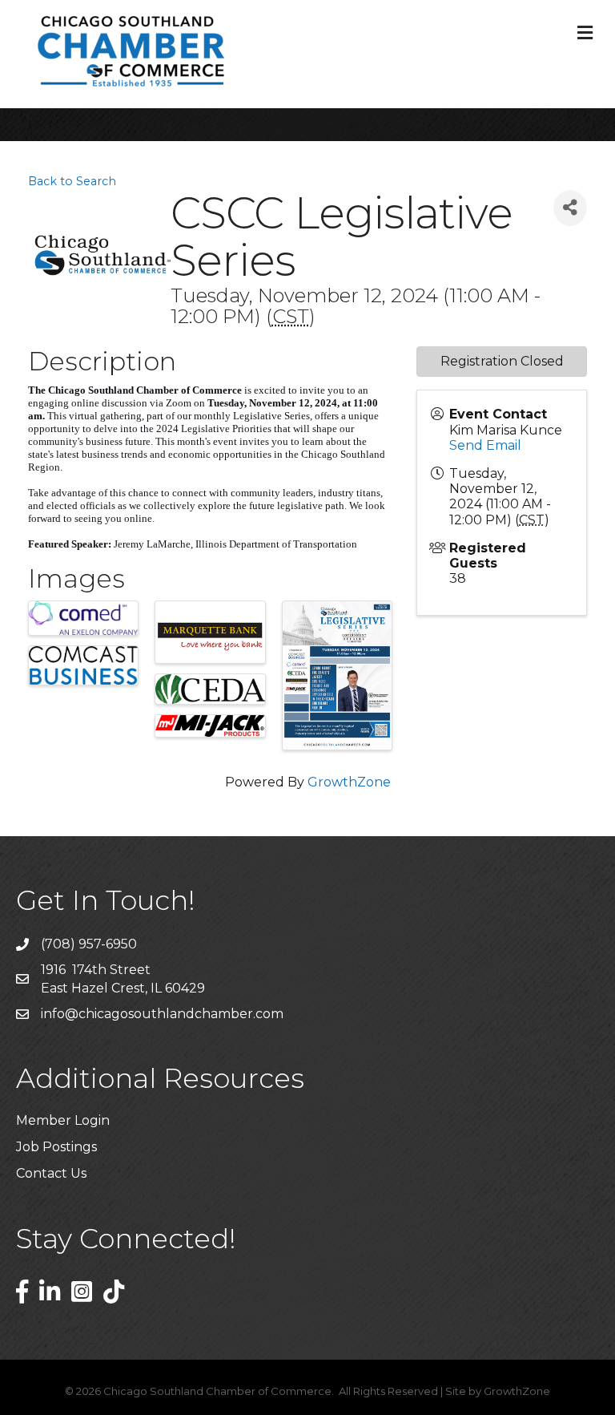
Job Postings (56, 1146)
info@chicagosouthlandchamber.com (162, 1013)
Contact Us (51, 1173)
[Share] (570, 208)
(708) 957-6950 (89, 944)
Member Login (63, 1120)
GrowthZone (349, 782)
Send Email (485, 445)
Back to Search (72, 181)
